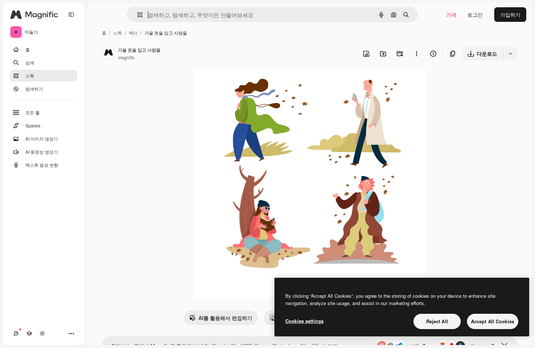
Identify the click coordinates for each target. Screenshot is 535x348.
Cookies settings (304, 320)
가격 (451, 14)
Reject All (437, 321)
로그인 (475, 14)
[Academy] (29, 333)
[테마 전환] (42, 333)
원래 (235, 82)
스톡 (117, 32)
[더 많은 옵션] (416, 53)
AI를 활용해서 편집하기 (225, 317)
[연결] (16, 333)
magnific (126, 57)
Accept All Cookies (492, 321)
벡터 (133, 32)
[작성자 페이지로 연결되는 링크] (108, 53)
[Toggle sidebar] (71, 14)
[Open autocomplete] (137, 14)
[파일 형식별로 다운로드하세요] (510, 53)
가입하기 (510, 14)
